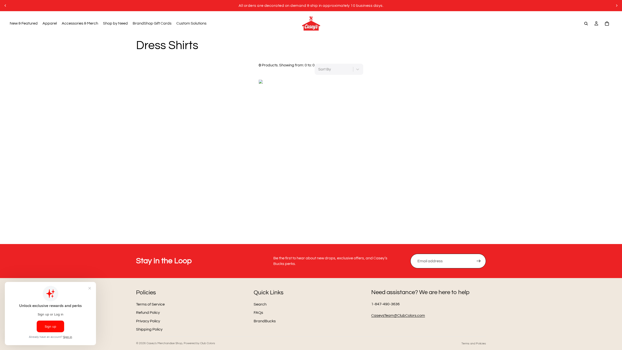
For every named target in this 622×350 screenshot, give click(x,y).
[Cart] (607, 23)
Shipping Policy (149, 329)
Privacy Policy (148, 321)
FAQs (258, 313)
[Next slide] (616, 5)
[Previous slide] (5, 5)
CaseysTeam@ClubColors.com (398, 315)
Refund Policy (148, 313)
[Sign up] (479, 261)
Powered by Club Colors (199, 343)
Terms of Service (150, 304)
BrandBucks (265, 321)
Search (260, 304)
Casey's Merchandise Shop (164, 343)
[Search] (586, 23)
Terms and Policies (473, 343)
